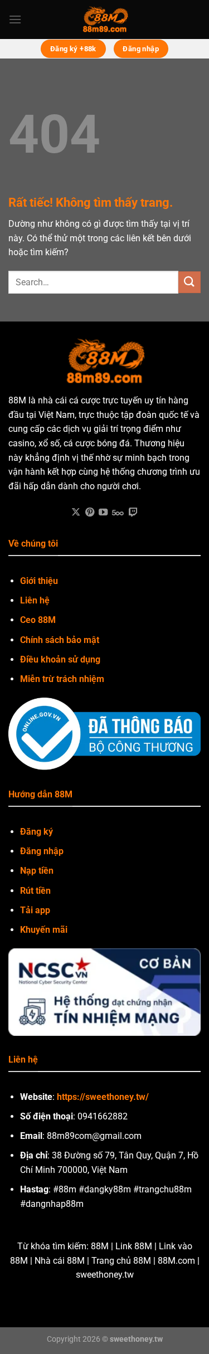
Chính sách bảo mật (59, 640)
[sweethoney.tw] (105, 19)
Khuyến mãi (43, 929)
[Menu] (15, 19)
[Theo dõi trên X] (75, 513)
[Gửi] (189, 282)
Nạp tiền (37, 870)
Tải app (35, 910)
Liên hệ (35, 600)
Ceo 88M (38, 620)
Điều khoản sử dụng (60, 659)
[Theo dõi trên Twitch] (133, 513)
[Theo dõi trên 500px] (118, 513)
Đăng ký (36, 831)
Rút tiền (35, 890)
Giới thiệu (39, 581)
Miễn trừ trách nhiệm (62, 679)
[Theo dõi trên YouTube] (103, 513)
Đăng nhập (42, 851)
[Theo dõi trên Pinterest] (89, 513)
